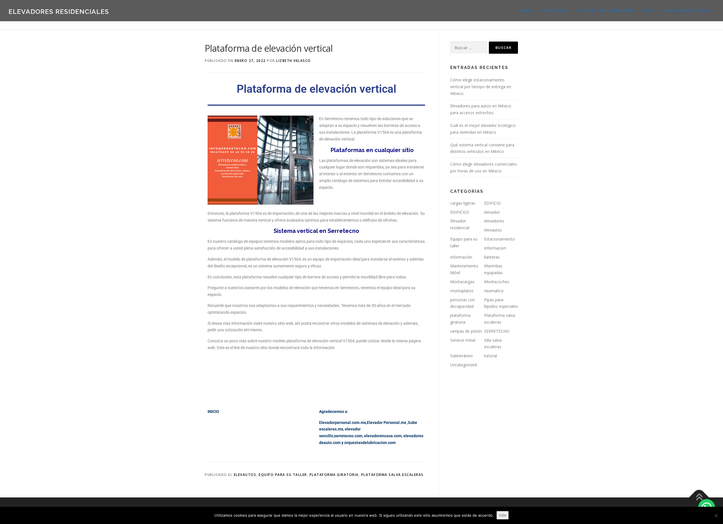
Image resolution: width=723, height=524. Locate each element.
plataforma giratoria (334, 474)
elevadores (494, 221)
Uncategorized (463, 364)
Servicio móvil (462, 340)
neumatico (494, 290)
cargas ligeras (462, 203)
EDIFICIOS (459, 212)
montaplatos (462, 290)
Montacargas (462, 281)
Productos (555, 10)
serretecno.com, (348, 436)
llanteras (492, 257)
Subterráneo (461, 355)
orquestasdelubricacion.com (370, 442)
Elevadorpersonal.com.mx (342, 422)
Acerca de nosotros (686, 10)
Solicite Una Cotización (605, 10)
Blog (648, 10)
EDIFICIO (492, 203)
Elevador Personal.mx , (387, 422)
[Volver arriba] (699, 498)
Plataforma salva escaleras (392, 474)
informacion (495, 248)
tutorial (490, 355)
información (461, 257)
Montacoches (496, 281)
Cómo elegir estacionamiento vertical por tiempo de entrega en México (480, 86)
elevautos (245, 474)
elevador (492, 212)
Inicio (527, 10)
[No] (716, 515)
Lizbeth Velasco (293, 60)
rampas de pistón (466, 331)
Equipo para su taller (283, 474)
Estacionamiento (499, 239)
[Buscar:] (468, 48)
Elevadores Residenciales (58, 11)
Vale (502, 515)
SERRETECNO (496, 331)
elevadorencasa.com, (383, 436)
